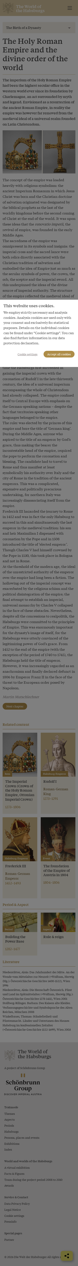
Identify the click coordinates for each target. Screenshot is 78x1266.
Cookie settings (27, 354)
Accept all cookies (59, 354)
